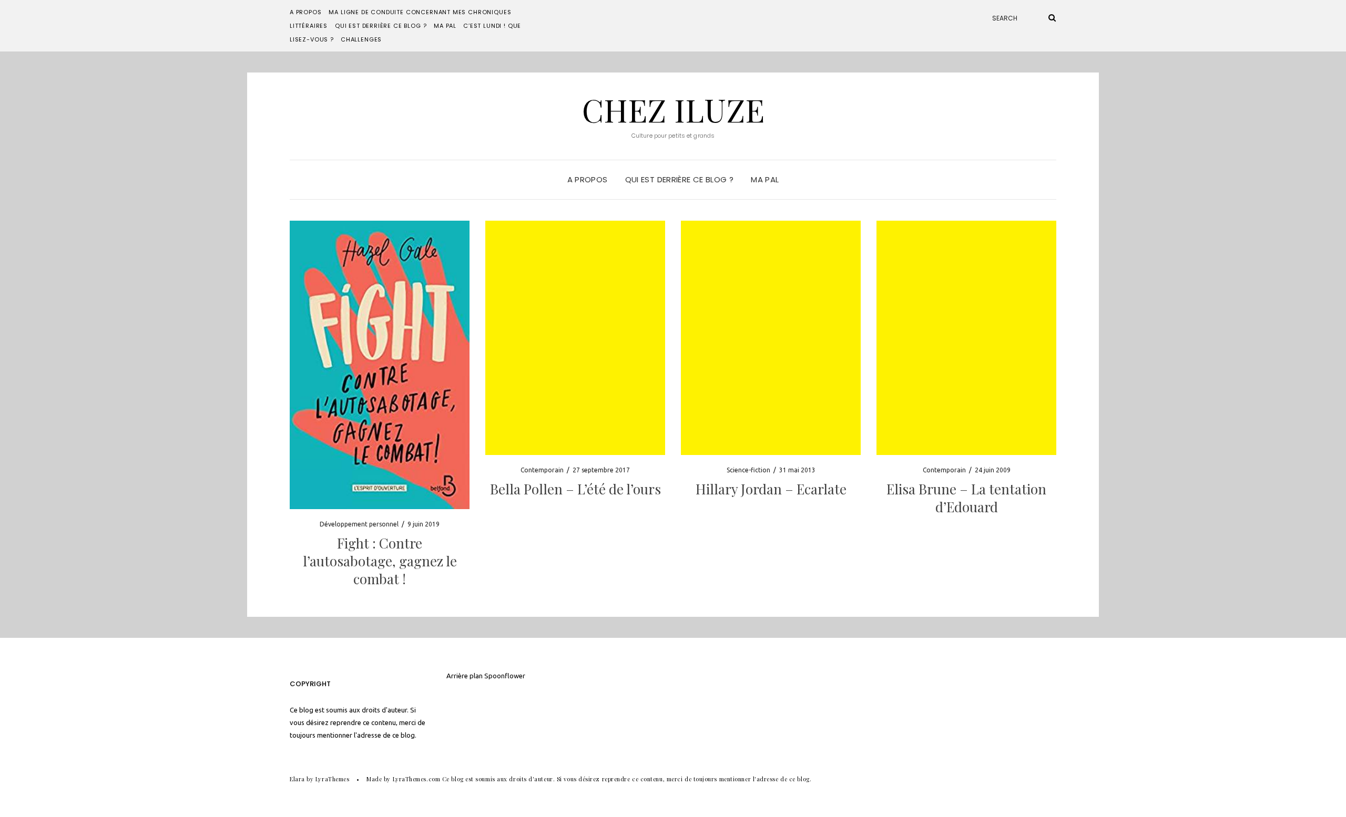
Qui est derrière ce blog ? (380, 26)
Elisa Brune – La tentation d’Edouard (966, 498)
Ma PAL (445, 26)
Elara (297, 779)
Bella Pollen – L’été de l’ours (575, 489)
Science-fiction (748, 470)
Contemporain (542, 470)
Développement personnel (359, 524)
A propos (306, 12)
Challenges (361, 39)
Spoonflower (504, 675)
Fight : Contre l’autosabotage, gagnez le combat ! (380, 561)
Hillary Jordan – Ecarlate (771, 489)
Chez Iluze (673, 109)
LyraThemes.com (417, 779)
